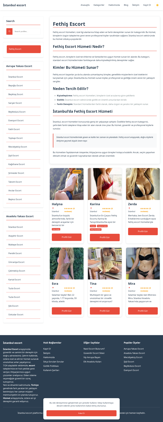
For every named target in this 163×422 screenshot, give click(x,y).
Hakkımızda (114, 5)
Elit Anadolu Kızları (92, 361)
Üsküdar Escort (15, 314)
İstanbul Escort (15, 76)
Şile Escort (13, 305)
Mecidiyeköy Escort (17, 146)
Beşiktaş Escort (15, 94)
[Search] (9, 31)
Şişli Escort (13, 155)
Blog (126, 5)
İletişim (135, 5)
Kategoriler (99, 5)
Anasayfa (85, 5)
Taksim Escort (15, 181)
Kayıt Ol (147, 5)
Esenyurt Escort (16, 120)
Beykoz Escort (15, 199)
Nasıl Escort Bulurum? (94, 348)
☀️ (157, 5)
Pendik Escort (15, 253)
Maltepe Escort (15, 244)
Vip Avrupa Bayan (92, 357)
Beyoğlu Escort (15, 85)
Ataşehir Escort (15, 235)
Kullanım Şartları (51, 370)
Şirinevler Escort (16, 173)
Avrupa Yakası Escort (134, 348)
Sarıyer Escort (15, 103)
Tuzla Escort (14, 288)
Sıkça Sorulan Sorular (53, 361)
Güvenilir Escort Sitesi (94, 353)
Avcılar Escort (14, 190)
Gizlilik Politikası (51, 366)
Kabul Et (81, 413)
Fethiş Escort (15, 49)
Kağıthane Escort (16, 164)
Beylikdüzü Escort (16, 111)
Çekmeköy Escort (16, 270)
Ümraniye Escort (16, 262)
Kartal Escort (14, 279)
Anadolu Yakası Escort (134, 353)
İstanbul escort (14, 5)
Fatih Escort (14, 129)
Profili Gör (67, 237)
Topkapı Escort (15, 138)
